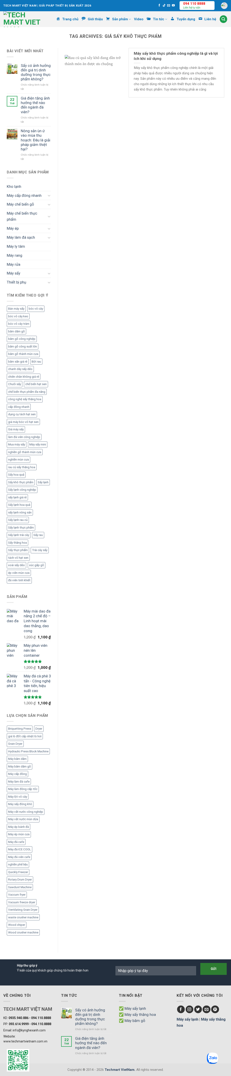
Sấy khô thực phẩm (20, 482)
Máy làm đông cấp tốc (22, 789)
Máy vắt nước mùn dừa (23, 819)
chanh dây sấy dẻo (20, 369)
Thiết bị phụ (16, 282)
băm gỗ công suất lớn (22, 346)
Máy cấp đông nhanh (24, 195)
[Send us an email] (168, 5)
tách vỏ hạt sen (18, 557)
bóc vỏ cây (36, 308)
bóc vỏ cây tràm (18, 323)
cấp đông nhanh (18, 407)
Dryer (38, 728)
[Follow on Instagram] (190, 1009)
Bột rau (36, 361)
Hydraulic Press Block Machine (28, 751)
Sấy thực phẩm (18, 550)
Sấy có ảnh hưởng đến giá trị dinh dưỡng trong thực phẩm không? (36, 72)
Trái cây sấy (39, 550)
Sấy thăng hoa (17, 542)
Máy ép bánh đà (18, 827)
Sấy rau (38, 535)
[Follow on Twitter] (198, 1009)
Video (138, 19)
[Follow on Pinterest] (215, 1009)
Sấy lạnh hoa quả (19, 504)
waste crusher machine (23, 917)
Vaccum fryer (16, 894)
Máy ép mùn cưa (19, 834)
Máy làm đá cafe (19, 781)
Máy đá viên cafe (19, 857)
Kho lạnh (14, 186)
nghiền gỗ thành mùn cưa (24, 452)
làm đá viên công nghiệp (24, 437)
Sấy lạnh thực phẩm (21, 527)
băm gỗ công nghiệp (21, 339)
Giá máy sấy (16, 429)
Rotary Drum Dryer (20, 879)
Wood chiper (16, 924)
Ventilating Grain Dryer (22, 909)
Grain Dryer (15, 743)
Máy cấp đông (17, 774)
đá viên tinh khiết (19, 580)
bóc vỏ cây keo (18, 316)
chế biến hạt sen (36, 384)
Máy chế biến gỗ (20, 204)
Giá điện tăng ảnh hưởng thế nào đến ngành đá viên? (35, 105)
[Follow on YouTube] (173, 5)
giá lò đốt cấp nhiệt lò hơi (25, 736)
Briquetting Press (19, 728)
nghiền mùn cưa (18, 459)
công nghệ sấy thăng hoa (24, 399)
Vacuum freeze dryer (21, 902)
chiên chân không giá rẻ (23, 376)
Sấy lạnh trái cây (18, 535)
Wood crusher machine (23, 932)
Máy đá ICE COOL (19, 849)
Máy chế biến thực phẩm (22, 216)
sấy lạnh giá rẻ (17, 497)
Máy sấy (13, 273)
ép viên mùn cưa (19, 572)
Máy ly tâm (16, 246)
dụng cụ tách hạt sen (22, 414)
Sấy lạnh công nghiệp (22, 489)
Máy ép (13, 228)
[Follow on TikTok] (164, 5)
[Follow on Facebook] (159, 5)
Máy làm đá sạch (21, 237)
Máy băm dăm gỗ (19, 766)
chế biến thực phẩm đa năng (26, 391)
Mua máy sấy (16, 444)
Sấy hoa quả (16, 474)
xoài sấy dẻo (16, 565)
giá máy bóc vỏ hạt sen (23, 422)
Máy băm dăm (17, 758)
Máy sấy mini (37, 444)
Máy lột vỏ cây (17, 796)
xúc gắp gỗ (36, 565)
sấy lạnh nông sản (20, 512)
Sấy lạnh (43, 482)
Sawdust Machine (20, 887)
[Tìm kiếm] (223, 19)
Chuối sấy (14, 384)
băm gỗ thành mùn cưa (23, 354)
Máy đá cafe (16, 842)
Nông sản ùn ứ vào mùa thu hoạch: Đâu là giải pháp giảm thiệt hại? (35, 140)
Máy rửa (13, 264)
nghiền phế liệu (18, 864)
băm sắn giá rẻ (17, 361)
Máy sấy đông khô (20, 804)
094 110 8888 (194, 4)
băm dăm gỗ (16, 331)
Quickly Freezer (18, 872)
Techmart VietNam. (120, 1070)
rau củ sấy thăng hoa (21, 467)
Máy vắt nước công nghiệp (25, 811)
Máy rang (14, 255)
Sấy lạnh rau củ (18, 520)
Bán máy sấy (16, 308)
